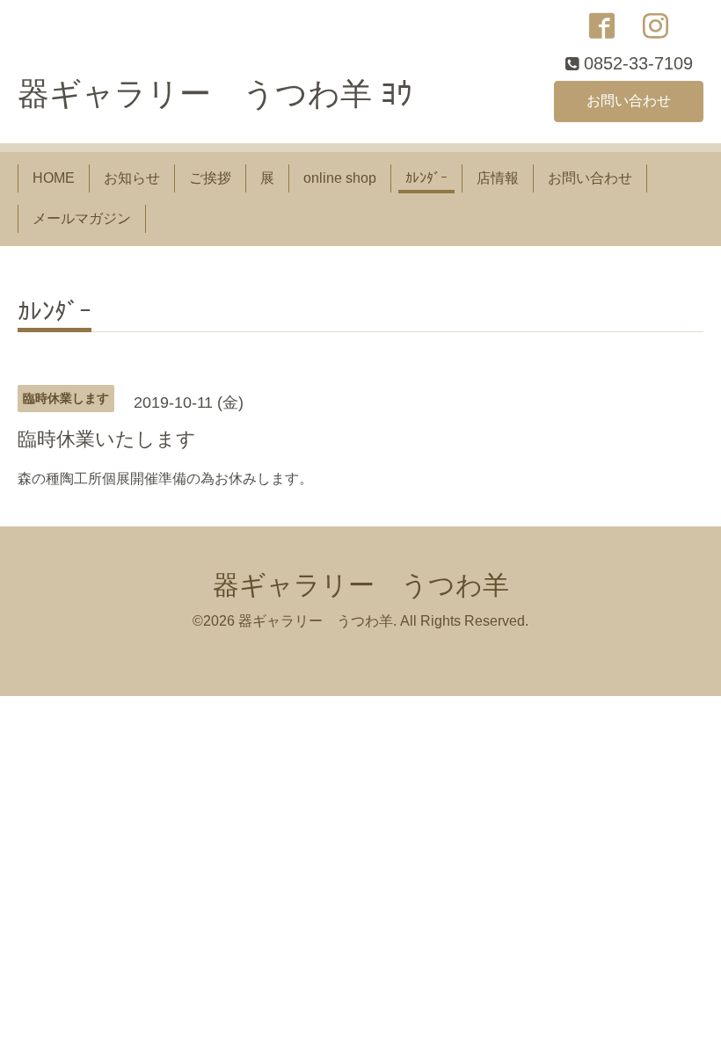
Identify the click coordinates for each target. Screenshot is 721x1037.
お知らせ (132, 177)
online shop (339, 177)
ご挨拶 (210, 177)
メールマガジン (82, 218)
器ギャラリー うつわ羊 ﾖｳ (215, 94)
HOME (54, 177)
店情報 (498, 177)
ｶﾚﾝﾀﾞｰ (426, 177)
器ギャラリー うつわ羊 (361, 584)
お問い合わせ (628, 100)
